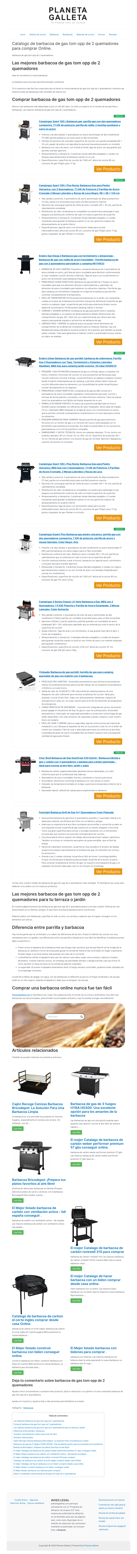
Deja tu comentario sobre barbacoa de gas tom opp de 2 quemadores (45, 1474)
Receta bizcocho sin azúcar (112, 1500)
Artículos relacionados (23, 1437)
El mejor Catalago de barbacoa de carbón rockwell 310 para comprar (97, 1250)
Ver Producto (108, 169)
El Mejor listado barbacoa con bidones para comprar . (94, 1350)
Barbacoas (28, 1408)
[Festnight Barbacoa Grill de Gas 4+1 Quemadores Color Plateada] (25, 821)
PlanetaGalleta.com (21, 995)
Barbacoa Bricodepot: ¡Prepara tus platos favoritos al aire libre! (39, 1182)
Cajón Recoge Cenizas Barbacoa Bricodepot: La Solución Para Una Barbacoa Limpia (38, 1108)
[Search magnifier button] (81, 1017)
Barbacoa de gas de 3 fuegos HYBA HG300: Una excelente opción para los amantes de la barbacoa (94, 1109)
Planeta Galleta (91, 1545)
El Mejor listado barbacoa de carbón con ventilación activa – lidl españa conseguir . (39, 1212)
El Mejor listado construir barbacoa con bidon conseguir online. (36, 1352)
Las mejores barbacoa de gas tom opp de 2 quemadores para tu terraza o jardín (49, 1427)
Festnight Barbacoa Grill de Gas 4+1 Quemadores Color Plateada (76, 812)
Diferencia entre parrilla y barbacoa (29, 1431)
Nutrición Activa (17, 1503)
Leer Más (18, 1128)
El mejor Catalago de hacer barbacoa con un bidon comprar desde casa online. (96, 1280)
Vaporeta (34, 1500)
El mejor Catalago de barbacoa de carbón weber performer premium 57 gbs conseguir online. (97, 1143)
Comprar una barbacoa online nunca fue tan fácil (35, 1434)
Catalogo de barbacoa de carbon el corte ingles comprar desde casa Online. (37, 1320)
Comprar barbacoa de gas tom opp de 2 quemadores (37, 1424)
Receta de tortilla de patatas (112, 1513)
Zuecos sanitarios (35, 1503)
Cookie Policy (21, 1500)
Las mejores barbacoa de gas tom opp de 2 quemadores (39, 1421)
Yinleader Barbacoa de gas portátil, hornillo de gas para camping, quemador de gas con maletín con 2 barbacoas (76, 674)
